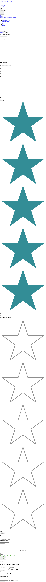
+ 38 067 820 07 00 (3, 1)
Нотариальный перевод (5, 21)
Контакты (14, 17)
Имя (9, 530)
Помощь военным (8, 17)
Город (9, 568)
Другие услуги (2, 16)
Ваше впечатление (11, 532)
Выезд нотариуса (3, 17)
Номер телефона (11, 567)
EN (4, 10)
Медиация (4, 14)
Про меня (1, 14)
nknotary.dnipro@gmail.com (4, 0)
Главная (1, 32)
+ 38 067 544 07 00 (9, 1)
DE (5, 10)
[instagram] (4, 27)
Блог (12, 17)
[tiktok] (4, 28)
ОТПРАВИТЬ (2, 533)
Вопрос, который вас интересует (13, 569)
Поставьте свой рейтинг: (4, 319)
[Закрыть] (0, 571)
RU (2, 10)
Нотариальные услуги (3, 15)
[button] (10, 20)
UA (1, 10)
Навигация (2, 557)
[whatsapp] (4, 29)
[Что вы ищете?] (1, 9)
